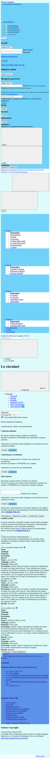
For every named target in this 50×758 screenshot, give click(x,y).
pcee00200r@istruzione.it (29, 675)
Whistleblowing (11, 715)
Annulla (4, 167)
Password (26, 52)
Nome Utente (28, 50)
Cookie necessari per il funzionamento (15, 537)
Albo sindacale (17, 406)
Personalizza (6, 516)
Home (8, 359)
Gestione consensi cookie (15, 717)
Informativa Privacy (13, 707)
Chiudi (4, 109)
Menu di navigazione (33, 389)
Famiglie (13, 400)
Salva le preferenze (18, 652)
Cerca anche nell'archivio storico (16, 417)
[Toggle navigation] (19, 200)
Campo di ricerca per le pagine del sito (15, 336)
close (3, 211)
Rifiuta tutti (20, 516)
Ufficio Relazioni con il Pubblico (18, 709)
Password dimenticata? (9, 56)
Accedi (4, 38)
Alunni (13, 396)
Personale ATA (16, 402)
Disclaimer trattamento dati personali (14, 738)
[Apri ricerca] (30, 182)
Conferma (12, 167)
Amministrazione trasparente (16, 719)
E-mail (25, 86)
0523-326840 (14, 673)
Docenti (13, 398)
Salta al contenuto (7, 2)
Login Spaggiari (12, 94)
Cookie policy (11, 702)
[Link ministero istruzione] (11, 4)
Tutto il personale (17, 404)
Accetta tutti (36, 516)
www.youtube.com (8, 608)
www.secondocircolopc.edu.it (12, 547)
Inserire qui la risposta (29, 494)
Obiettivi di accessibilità (14, 713)
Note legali (10, 705)
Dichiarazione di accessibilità (16, 711)
